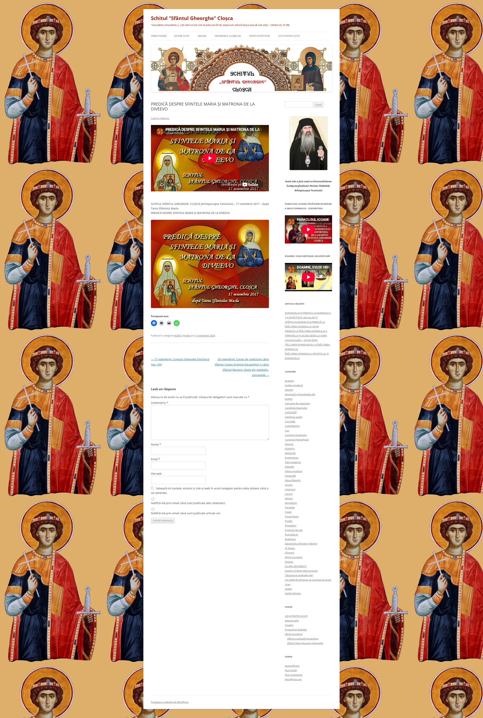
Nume (156, 444)
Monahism (291, 503)
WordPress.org (293, 679)
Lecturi (289, 494)
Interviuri (290, 489)
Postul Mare (291, 516)
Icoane (288, 485)
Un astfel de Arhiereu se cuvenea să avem (308, 580)
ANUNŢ (289, 390)
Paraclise (290, 507)
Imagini (202, 36)
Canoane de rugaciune (297, 403)
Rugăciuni (290, 539)
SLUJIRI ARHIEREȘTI (296, 566)
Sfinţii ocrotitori (259, 36)
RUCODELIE (291, 534)
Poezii (288, 512)
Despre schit (181, 36)
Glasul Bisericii (293, 480)
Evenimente (291, 457)
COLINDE (290, 421)
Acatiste (289, 380)
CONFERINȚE (292, 426)
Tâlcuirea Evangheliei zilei (299, 575)
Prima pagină (159, 36)
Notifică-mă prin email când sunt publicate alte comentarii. (188, 503)
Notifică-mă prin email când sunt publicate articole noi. (186, 513)
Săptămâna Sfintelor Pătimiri (301, 543)
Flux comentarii (293, 675)
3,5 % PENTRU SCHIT (289, 36)
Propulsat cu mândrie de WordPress (170, 702)
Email (155, 459)
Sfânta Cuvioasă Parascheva (302, 638)
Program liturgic (294, 530)
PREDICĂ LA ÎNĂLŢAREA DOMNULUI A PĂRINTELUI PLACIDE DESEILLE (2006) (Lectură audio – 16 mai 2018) (306, 335)
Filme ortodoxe (293, 471)
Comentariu (159, 403)
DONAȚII (290, 448)
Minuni (289, 498)
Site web (156, 473)
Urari (287, 584)
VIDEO (288, 589)
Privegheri (290, 525)
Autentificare (292, 665)
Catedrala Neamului (296, 408)
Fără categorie (293, 462)
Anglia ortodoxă (294, 385)
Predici (186, 335)
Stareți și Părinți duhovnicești (301, 570)
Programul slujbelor (228, 36)
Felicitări (289, 466)
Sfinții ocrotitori (293, 557)
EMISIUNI (290, 453)
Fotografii (290, 475)
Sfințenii (289, 552)
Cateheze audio (293, 417)
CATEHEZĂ (291, 412)
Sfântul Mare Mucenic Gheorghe (305, 643)
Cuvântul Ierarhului (296, 435)
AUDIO (178, 335)
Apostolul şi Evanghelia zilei (300, 394)
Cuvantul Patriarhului (297, 439)
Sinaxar (289, 561)
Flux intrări (291, 670)
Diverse (289, 444)
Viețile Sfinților (293, 593)
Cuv (287, 430)
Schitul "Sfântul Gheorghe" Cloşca (192, 18)
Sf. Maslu (290, 548)
